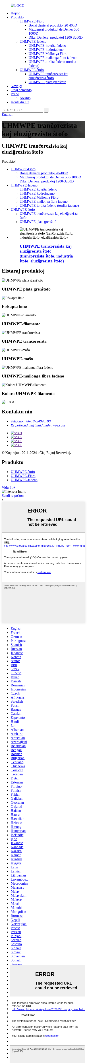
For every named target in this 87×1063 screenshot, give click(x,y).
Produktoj (18, 17)
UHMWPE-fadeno (33, 41)
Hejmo (15, 13)
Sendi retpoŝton (13, 495)
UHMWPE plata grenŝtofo (47, 82)
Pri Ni (15, 94)
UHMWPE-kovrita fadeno (47, 45)
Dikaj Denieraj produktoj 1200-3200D (56, 37)
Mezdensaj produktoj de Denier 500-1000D (50, 177)
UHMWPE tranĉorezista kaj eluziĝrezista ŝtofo (48, 76)
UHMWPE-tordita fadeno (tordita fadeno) (49, 205)
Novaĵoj (16, 86)
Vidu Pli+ (8, 487)
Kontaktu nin (20, 102)
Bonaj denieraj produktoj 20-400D (53, 25)
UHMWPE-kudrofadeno (46, 49)
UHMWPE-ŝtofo (32, 70)
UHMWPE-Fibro (32, 21)
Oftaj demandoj (22, 90)
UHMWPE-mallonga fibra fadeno (53, 58)
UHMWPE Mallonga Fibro (48, 53)
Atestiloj (25, 98)
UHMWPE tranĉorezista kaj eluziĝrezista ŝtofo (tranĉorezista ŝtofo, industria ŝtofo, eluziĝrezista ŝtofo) (46, 253)
